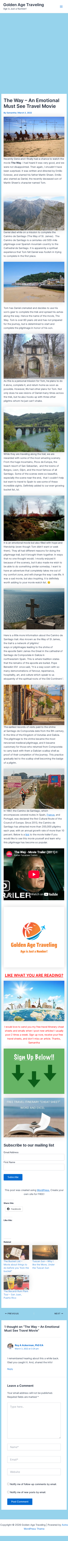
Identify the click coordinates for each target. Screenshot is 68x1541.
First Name (9, 1162)
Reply (10, 1369)
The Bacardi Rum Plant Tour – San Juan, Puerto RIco (16, 1294)
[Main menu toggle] (61, 6)
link (27, 834)
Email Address (11, 1152)
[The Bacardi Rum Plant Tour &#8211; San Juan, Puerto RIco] (16, 1282)
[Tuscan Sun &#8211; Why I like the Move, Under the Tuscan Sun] (45, 1252)
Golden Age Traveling (23, 4)
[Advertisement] (34, 49)
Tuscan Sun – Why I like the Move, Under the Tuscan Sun (43, 1264)
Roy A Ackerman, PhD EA (29, 1345)
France (50, 814)
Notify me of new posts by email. (28, 1492)
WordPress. (43, 1190)
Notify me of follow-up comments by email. (33, 1484)
